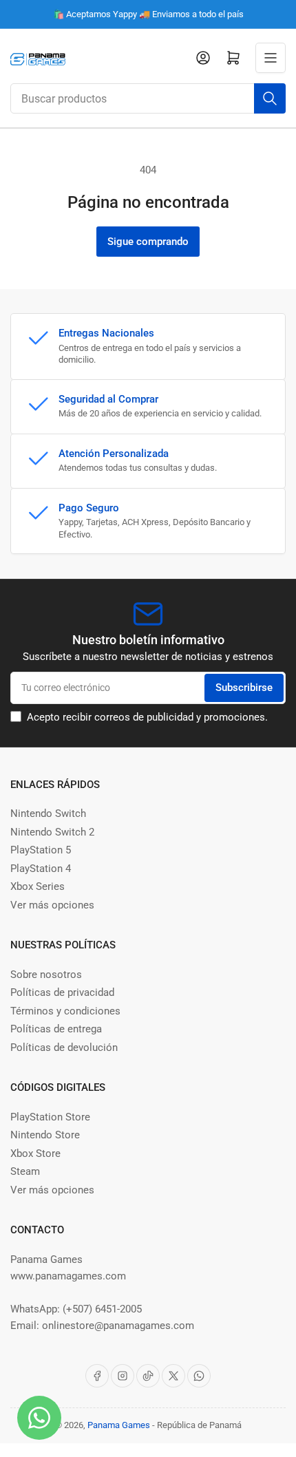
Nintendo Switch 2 (52, 832)
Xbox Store (35, 1153)
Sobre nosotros (46, 974)
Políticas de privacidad (62, 992)
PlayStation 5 (40, 850)
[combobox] (148, 98)
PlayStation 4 (40, 868)
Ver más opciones (52, 905)
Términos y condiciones (65, 1011)
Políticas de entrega (56, 1029)
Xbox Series (37, 886)
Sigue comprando (148, 241)
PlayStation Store (50, 1117)
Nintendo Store (45, 1135)
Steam (25, 1171)
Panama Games (118, 1425)
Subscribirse (244, 687)
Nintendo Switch (48, 813)
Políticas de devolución (64, 1047)
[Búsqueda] (270, 98)
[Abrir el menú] (270, 58)
